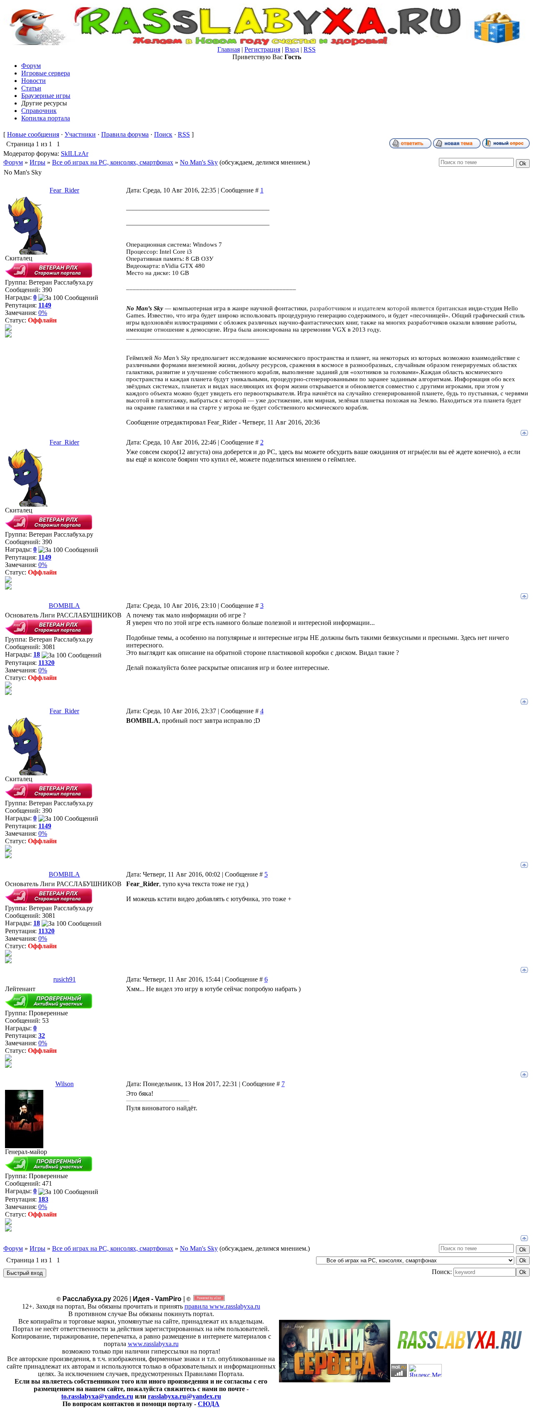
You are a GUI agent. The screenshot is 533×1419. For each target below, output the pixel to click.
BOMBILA (64, 605)
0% (42, 312)
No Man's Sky (199, 162)
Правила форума (125, 134)
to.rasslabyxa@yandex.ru (97, 1396)
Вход (292, 49)
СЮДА (208, 1403)
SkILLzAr (74, 153)
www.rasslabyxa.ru (153, 1343)
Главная (228, 49)
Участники (80, 134)
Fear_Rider (64, 190)
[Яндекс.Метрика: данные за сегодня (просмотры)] (425, 1370)
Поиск (163, 134)
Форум (13, 162)
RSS (310, 49)
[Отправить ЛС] (8, 335)
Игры (37, 162)
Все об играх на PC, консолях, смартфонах (112, 162)
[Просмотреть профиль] (8, 328)
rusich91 (64, 979)
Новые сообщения (33, 134)
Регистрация (262, 49)
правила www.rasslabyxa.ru (222, 1306)
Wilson (64, 1083)
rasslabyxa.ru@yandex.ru (184, 1396)
